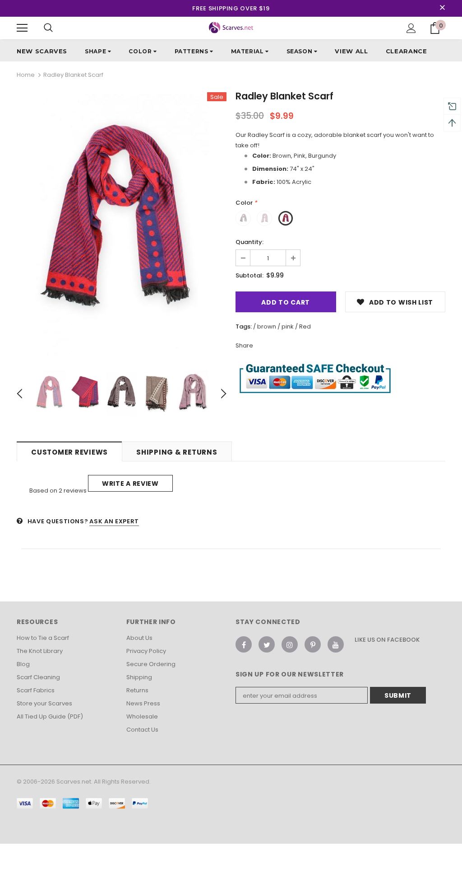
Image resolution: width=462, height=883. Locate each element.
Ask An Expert (114, 521)
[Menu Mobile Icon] (22, 28)
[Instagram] (290, 644)
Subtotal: (249, 275)
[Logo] (231, 27)
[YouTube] (336, 644)
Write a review (130, 483)
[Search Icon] (48, 28)
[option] (121, 224)
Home (26, 74)
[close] (442, 8)
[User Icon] (411, 28)
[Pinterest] (313, 644)
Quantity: (249, 242)
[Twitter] (267, 644)
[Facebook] (244, 644)
